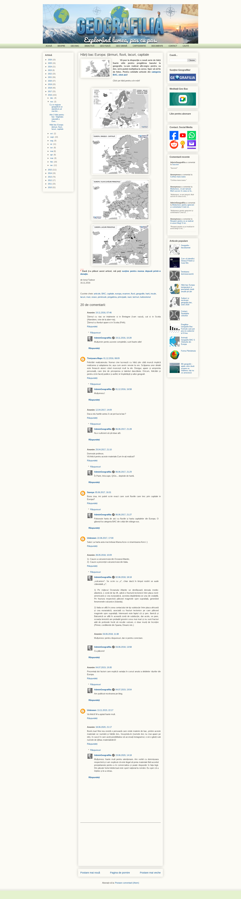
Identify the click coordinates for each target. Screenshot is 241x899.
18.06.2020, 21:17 (104, 727)
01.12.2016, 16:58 (123, 389)
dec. (52, 98)
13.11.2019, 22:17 (105, 710)
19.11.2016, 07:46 (104, 312)
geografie (140, 293)
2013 (50, 177)
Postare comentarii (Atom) (127, 883)
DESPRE (61, 46)
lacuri (82, 297)
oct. (52, 133)
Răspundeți (92, 326)
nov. (52, 102)
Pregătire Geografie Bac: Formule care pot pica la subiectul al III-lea (188, 328)
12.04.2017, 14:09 (104, 410)
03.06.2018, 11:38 (111, 634)
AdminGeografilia (102, 338)
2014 (50, 173)
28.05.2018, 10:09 (104, 555)
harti (148, 293)
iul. (51, 144)
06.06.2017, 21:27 (123, 514)
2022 (50, 74)
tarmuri (136, 297)
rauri (129, 297)
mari (88, 297)
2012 (50, 180)
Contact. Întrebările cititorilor (185, 313)
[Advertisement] (120, 844)
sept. (52, 137)
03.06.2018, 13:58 (123, 647)
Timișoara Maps (95, 358)
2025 (50, 63)
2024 (50, 67)
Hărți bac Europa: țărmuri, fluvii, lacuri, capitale (114, 54)
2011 (50, 184)
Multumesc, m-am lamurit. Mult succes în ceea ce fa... (181, 190)
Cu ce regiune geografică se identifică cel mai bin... (56, 108)
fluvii (133, 293)
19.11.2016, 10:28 (123, 338)
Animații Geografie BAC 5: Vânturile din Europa (188, 341)
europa (118, 293)
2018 (50, 88)
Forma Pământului (188, 351)
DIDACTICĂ (89, 46)
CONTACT (173, 46)
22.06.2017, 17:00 (105, 538)
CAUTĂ (186, 46)
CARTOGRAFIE (139, 46)
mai (52, 151)
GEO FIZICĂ (105, 46)
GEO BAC (75, 46)
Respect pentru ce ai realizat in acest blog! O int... (181, 222)
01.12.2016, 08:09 (111, 358)
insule (153, 293)
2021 (50, 77)
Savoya (90, 492)
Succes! (175, 164)
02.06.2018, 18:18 (123, 577)
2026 (50, 60)
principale (122, 297)
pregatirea (112, 297)
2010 (50, 187)
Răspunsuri (95, 332)
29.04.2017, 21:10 (104, 449)
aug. (52, 141)
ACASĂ (49, 46)
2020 (50, 81)
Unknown (91, 538)
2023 (50, 70)
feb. (52, 162)
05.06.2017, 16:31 (103, 492)
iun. (52, 148)
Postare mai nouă (90, 872)
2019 (50, 84)
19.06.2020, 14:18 (123, 755)
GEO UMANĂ (121, 46)
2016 (50, 95)
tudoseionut (145, 297)
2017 (50, 91)
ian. (52, 165)
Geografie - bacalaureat (185, 246)
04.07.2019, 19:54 (123, 689)
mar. (52, 158)
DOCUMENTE (157, 46)
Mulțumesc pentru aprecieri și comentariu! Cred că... (182, 206)
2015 (50, 170)
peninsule (102, 297)
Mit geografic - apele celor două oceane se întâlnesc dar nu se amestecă (187, 368)
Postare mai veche (150, 872)
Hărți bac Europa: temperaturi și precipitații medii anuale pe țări (188, 288)
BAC (104, 293)
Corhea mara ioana (177, 177)
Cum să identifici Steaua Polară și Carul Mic (188, 261)
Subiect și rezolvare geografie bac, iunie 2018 (186, 301)
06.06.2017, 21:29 (123, 472)
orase (94, 297)
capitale (110, 293)
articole (97, 293)
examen (126, 293)
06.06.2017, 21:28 (123, 429)
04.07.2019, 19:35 (104, 667)
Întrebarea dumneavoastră (187, 273)
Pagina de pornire (120, 872)
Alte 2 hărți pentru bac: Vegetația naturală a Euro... (57, 118)
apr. (52, 155)
